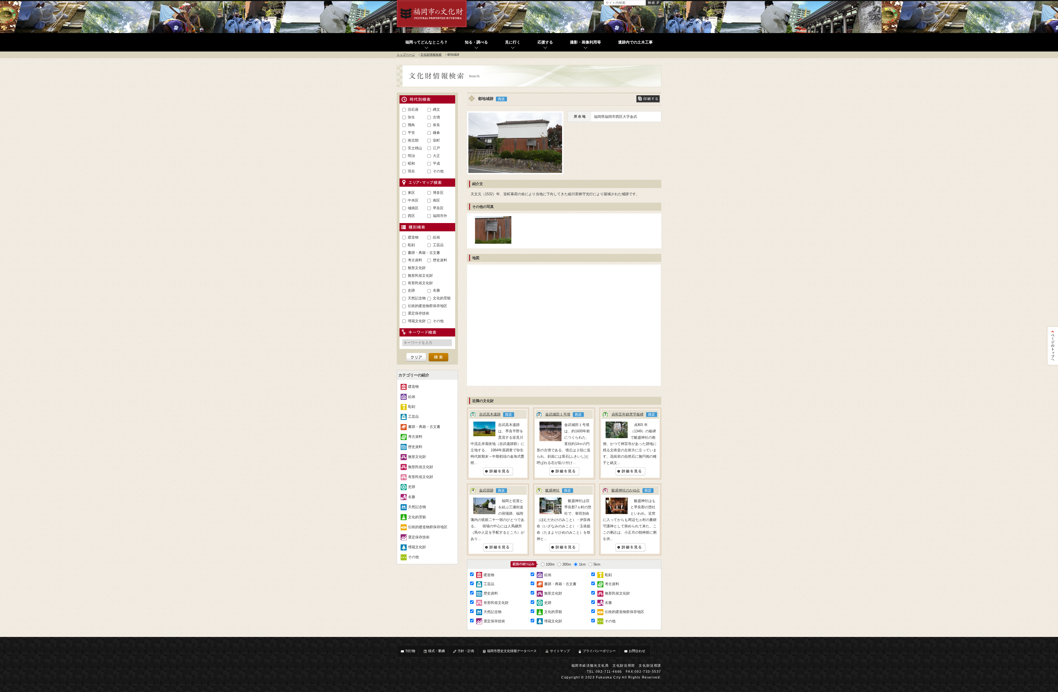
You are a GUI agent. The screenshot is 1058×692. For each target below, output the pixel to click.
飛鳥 (411, 125)
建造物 (413, 237)
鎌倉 (436, 133)
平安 (411, 133)
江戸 (436, 148)
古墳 (436, 117)
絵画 (436, 237)
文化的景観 (442, 298)
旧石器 (413, 109)
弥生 (411, 117)
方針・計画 (466, 651)
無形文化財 (417, 268)
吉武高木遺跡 (490, 414)
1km (582, 564)
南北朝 (413, 140)
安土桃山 (415, 148)
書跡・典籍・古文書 (424, 253)
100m (550, 564)
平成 (436, 163)
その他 (438, 171)
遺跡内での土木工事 (635, 42)
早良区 (438, 208)
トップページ (406, 54)
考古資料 (415, 260)
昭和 (411, 163)
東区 (411, 193)
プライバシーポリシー (599, 651)
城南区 (413, 208)
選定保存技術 (418, 313)
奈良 (436, 125)
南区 (436, 200)
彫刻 (411, 245)
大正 (436, 156)
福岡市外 (440, 216)
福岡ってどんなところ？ (426, 42)
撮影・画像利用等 (585, 42)
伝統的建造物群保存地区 (427, 306)
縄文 (436, 109)
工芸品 (438, 245)
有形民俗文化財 (420, 283)
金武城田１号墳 (557, 414)
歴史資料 (440, 260)
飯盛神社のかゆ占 (625, 490)
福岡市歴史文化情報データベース (512, 651)
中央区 (413, 200)
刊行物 (410, 651)
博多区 (438, 193)
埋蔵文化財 (417, 321)
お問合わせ (637, 651)
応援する (545, 42)
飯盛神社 (552, 490)
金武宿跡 (486, 490)
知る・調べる (476, 42)
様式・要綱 (436, 651)
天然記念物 (417, 298)
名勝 (436, 290)
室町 (436, 140)
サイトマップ (560, 651)
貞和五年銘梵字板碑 (627, 414)
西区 (411, 216)
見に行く (512, 42)
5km (596, 564)
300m (566, 564)
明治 (411, 156)
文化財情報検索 (431, 54)
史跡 (411, 290)
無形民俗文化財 (420, 275)
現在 (411, 171)
